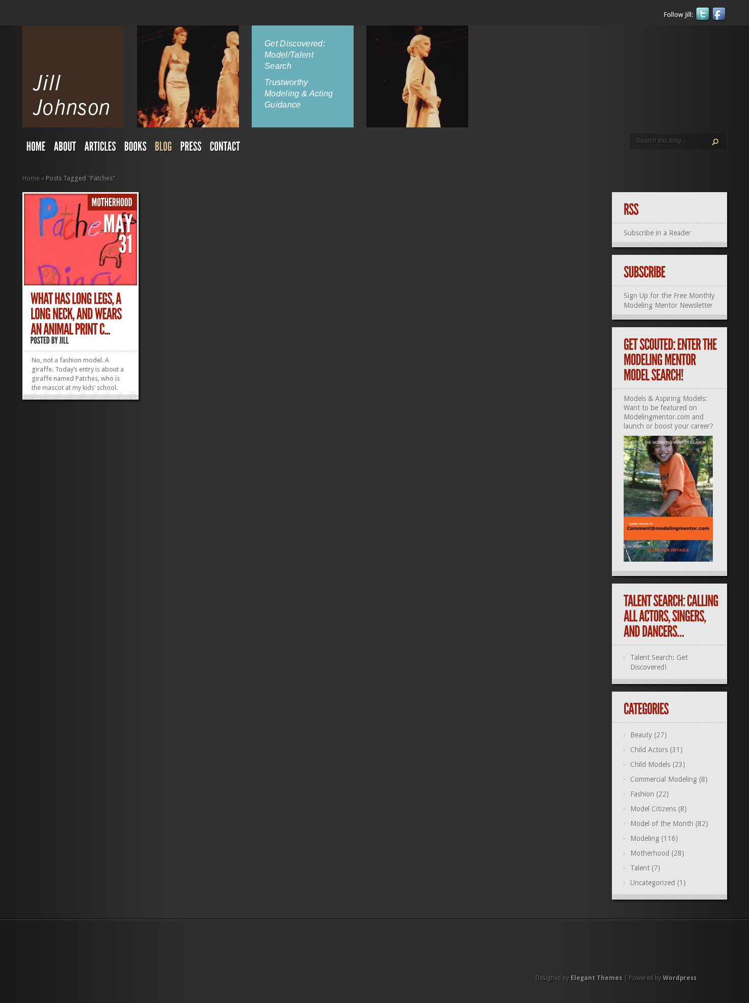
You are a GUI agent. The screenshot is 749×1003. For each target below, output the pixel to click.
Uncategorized (652, 883)
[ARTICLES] (100, 149)
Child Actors (649, 750)
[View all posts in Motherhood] (112, 202)
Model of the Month (661, 824)
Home (31, 178)
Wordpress (680, 978)
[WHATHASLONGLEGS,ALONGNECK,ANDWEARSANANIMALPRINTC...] (77, 314)
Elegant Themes (596, 978)
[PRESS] (191, 149)
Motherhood (650, 853)
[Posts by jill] (64, 340)
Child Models (650, 764)
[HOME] (36, 149)
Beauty (641, 735)
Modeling (644, 838)
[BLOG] (163, 149)
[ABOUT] (65, 149)
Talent (640, 868)
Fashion (642, 794)
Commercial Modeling (663, 779)
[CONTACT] (225, 149)
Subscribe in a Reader (657, 233)
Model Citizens (653, 809)
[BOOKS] (135, 149)
